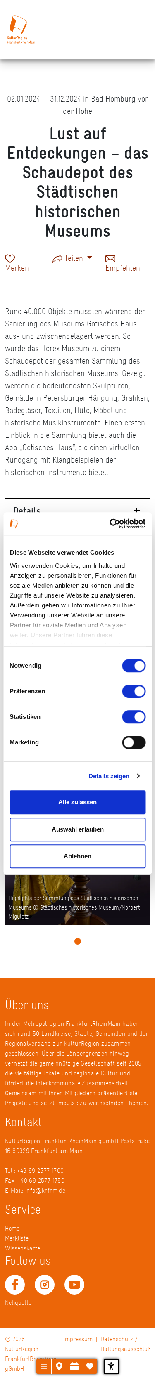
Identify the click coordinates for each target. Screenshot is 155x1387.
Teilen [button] (73, 258)
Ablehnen (77, 856)
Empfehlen (122, 267)
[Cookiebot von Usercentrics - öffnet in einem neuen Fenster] (110, 523)
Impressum (78, 1339)
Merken (17, 267)
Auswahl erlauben (78, 829)
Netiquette (18, 1302)
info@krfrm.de (45, 1190)
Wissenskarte (22, 1248)
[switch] (133, 691)
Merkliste (17, 1238)
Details (27, 510)
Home (12, 1228)
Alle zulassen (77, 802)
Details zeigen (108, 776)
